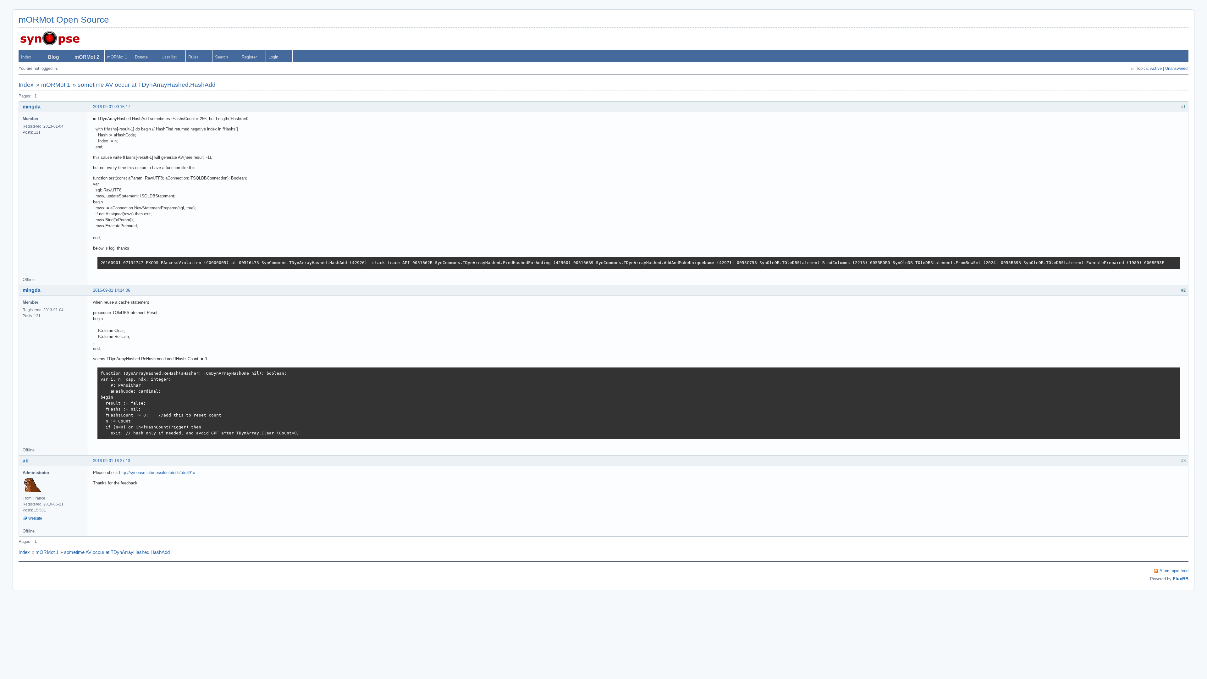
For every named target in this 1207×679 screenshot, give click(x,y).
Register (249, 57)
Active (1156, 68)
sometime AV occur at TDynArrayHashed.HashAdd (147, 84)
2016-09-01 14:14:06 (111, 290)
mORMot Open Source (64, 20)
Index (26, 57)
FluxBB (1180, 578)
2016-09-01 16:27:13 (111, 460)
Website (35, 518)
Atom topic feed (1174, 570)
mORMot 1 (117, 57)
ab (26, 460)
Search (221, 57)
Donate (141, 57)
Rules (193, 57)
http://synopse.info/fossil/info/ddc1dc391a (157, 472)
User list (169, 57)
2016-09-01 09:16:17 (111, 106)
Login (273, 57)
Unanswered (1176, 68)
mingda (32, 106)
